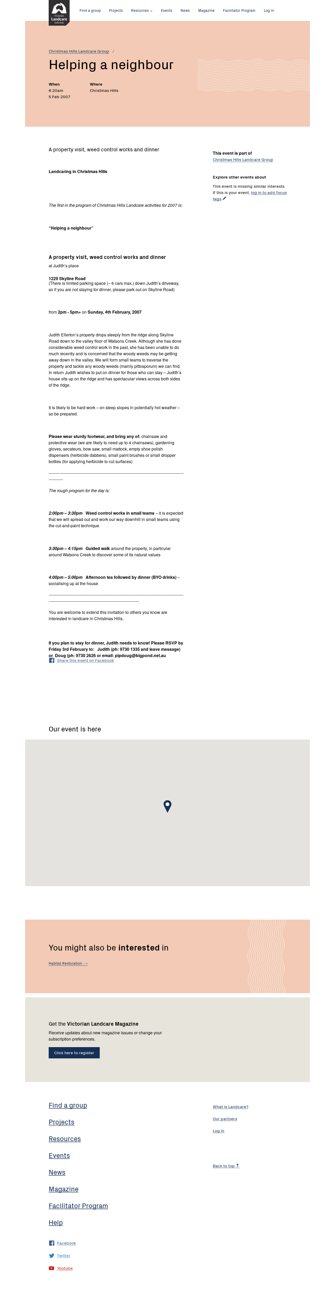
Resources (140, 10)
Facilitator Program (239, 10)
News (185, 10)
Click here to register (74, 1052)
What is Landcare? (230, 1106)
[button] (167, 806)
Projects (116, 10)
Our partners (225, 1118)
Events (166, 10)
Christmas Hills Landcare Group (79, 51)
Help (56, 1222)
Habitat (66, 963)
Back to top (224, 1165)
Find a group (90, 10)
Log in (269, 10)
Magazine (206, 10)
